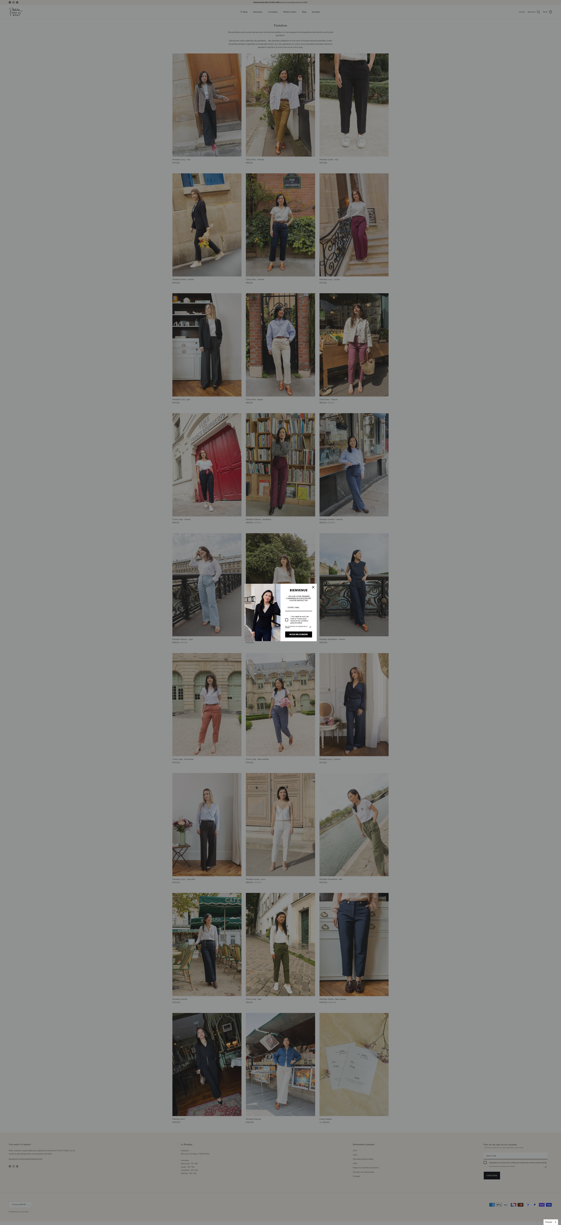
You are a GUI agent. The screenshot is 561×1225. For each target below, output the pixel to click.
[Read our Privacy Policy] (310, 627)
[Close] (313, 587)
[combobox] (550, 1222)
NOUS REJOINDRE (298, 634)
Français (548, 1222)
